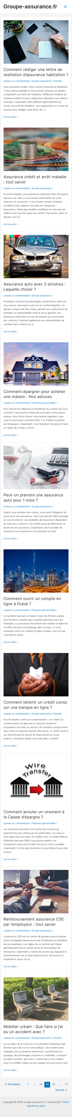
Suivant (61, 1090)
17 (66, 1084)
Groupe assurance (41, 81)
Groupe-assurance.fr (30, 6)
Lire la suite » (11, 117)
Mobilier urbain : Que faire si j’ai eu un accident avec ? (33, 1029)
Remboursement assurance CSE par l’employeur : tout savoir (34, 922)
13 (41, 1084)
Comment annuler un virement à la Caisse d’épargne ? (34, 814)
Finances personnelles (44, 403)
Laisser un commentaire (16, 81)
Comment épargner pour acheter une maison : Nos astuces (34, 394)
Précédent (12, 1084)
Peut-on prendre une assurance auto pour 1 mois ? (33, 498)
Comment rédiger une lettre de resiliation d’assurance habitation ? (36, 72)
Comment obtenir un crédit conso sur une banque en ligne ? (35, 705)
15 (53, 1084)
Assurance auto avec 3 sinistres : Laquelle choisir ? (35, 287)
